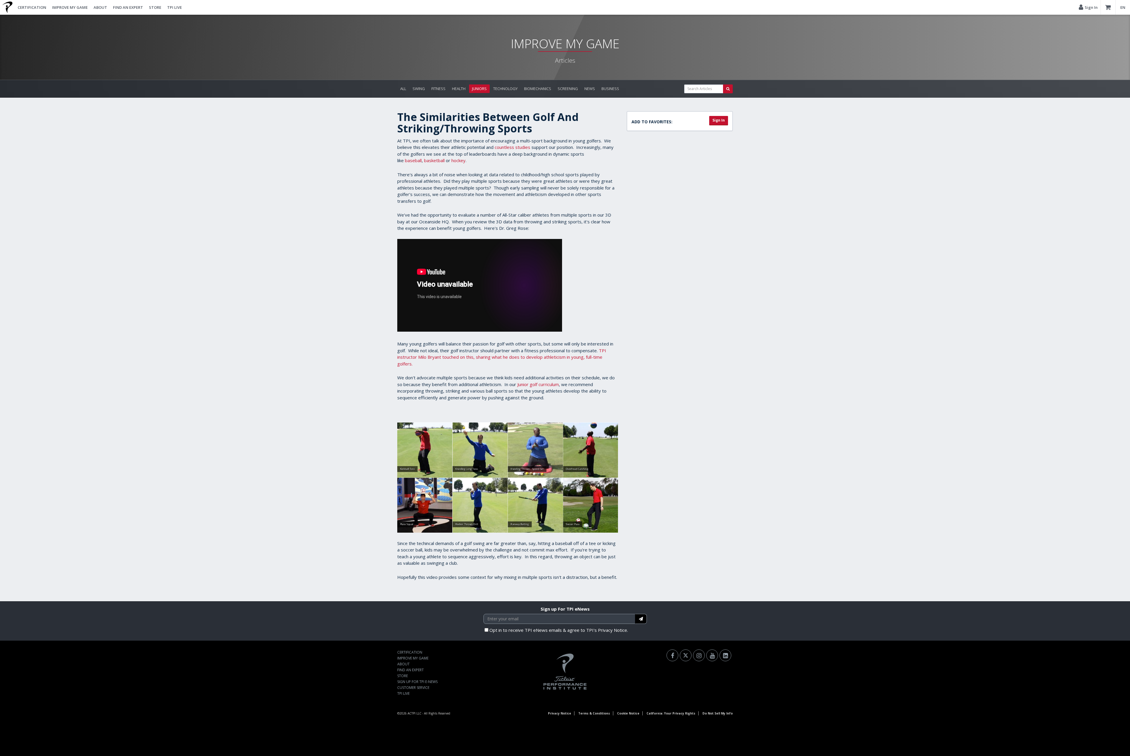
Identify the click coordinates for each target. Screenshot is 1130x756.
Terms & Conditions (594, 713)
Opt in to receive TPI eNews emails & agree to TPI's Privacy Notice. (558, 630)
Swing (419, 88)
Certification (32, 7)
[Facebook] (672, 655)
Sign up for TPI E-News (417, 681)
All (403, 88)
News (589, 88)
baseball (413, 160)
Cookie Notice (628, 713)
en (1122, 7)
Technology (505, 88)
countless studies (512, 147)
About (100, 7)
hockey (458, 160)
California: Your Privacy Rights (671, 713)
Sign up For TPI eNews (565, 609)
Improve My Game (70, 7)
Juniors (479, 88)
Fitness (438, 88)
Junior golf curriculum (538, 384)
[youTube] (712, 655)
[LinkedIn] (725, 655)
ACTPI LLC (414, 713)
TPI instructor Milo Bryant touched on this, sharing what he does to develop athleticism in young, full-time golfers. (501, 357)
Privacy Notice (559, 713)
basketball (434, 160)
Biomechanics (537, 88)
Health (459, 88)
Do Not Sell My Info (717, 713)
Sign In (718, 120)
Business (610, 88)
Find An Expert (128, 7)
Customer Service (413, 687)
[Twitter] (686, 655)
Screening (568, 88)
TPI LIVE (174, 7)
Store (155, 7)
